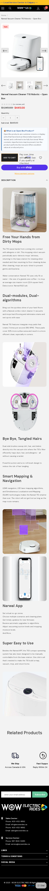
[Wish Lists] (40, 158)
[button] (12, 104)
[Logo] (24, 8)
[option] (24, 50)
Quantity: (5, 113)
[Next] (44, 50)
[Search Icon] (12, 8)
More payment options (24, 173)
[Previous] (5, 50)
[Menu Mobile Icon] (2, 8)
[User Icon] (38, 8)
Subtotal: (5, 123)
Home (3, 15)
